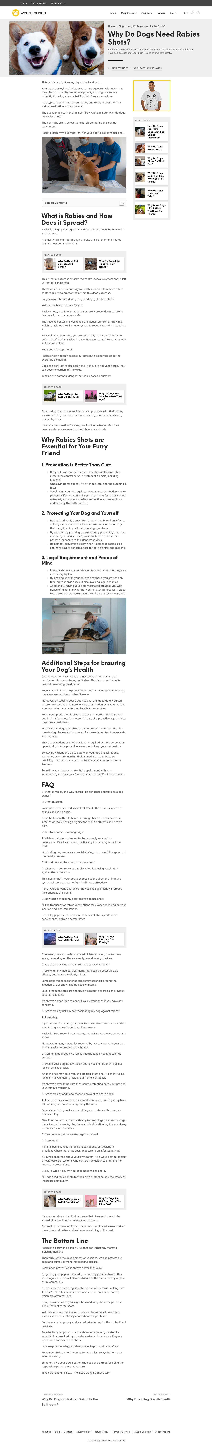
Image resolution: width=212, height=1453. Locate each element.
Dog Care (146, 13)
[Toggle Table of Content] (120, 203)
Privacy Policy (83, 1431)
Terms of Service (121, 1431)
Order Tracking (58, 3)
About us (46, 1431)
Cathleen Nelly (119, 68)
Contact (23, 3)
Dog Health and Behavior (147, 68)
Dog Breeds (127, 13)
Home (111, 26)
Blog (121, 26)
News (173, 13)
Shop (113, 13)
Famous (161, 13)
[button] (186, 12)
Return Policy (101, 1431)
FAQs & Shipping (38, 3)
